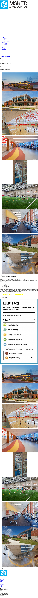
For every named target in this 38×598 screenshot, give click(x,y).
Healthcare (5, 38)
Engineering (5, 44)
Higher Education (6, 39)
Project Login (2, 579)
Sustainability (6, 46)
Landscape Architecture (7, 45)
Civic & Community (7, 41)
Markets (3, 37)
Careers (1, 585)
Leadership (3, 48)
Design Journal (4, 49)
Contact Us (3, 50)
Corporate (5, 40)
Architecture (5, 43)
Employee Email (2, 580)
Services (3, 42)
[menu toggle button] (20, 35)
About (3, 47)
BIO (0, 71)
